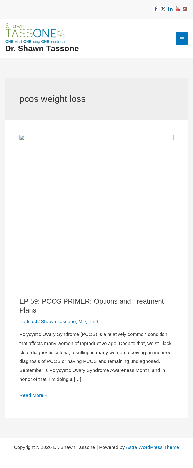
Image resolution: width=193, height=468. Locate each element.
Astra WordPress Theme (152, 447)
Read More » (33, 396)
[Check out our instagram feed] (185, 9)
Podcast (28, 321)
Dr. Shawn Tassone (42, 48)
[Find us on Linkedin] (170, 9)
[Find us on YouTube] (178, 9)
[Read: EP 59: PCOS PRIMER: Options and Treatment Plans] (96, 211)
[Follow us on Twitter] (163, 9)
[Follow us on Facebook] (156, 9)
